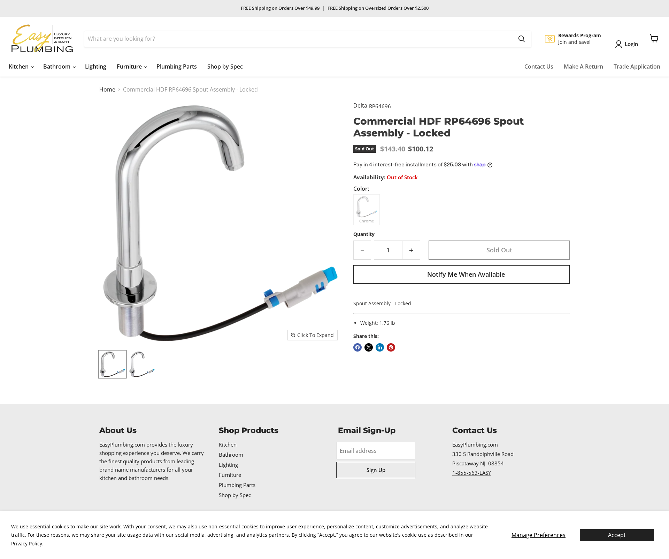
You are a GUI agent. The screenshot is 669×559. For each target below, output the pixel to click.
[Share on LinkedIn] (380, 347)
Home (107, 89)
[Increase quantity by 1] (411, 250)
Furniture (130, 66)
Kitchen (19, 66)
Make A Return (583, 66)
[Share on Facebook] (357, 347)
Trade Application (637, 66)
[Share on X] (368, 347)
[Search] (521, 39)
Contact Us (538, 66)
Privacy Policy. (27, 543)
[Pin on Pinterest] (391, 347)
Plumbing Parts (176, 66)
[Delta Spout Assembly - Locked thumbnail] (112, 364)
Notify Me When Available (466, 274)
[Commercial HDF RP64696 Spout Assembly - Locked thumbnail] (142, 364)
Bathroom (57, 66)
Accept (617, 535)
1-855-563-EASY (471, 472)
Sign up (376, 469)
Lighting (95, 66)
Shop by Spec (225, 66)
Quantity (364, 234)
